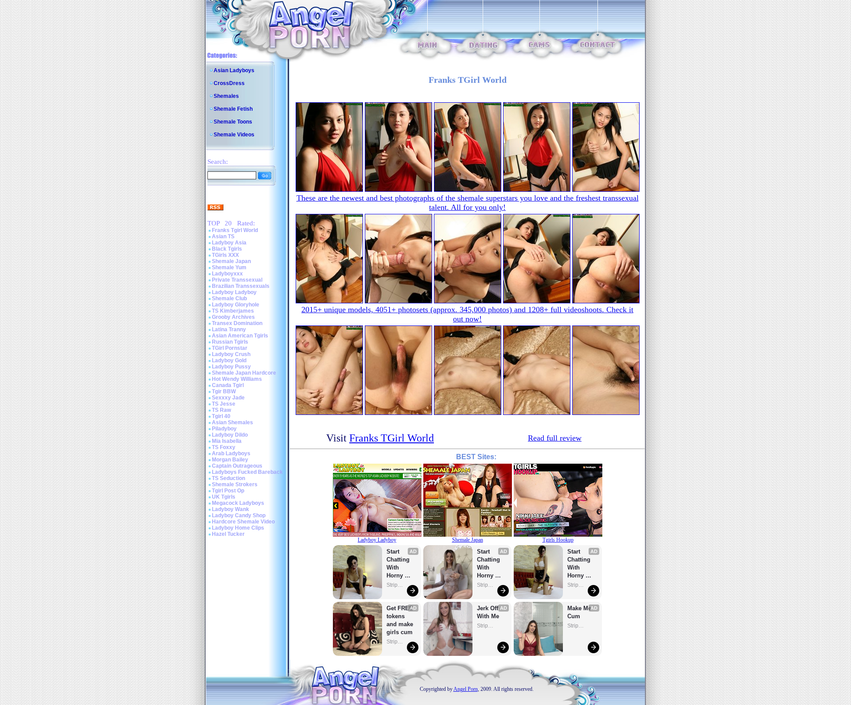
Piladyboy (224, 429)
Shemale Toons (233, 122)
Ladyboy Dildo (230, 435)
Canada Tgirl (228, 385)
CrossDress (229, 83)
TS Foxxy (223, 447)
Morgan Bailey (230, 460)
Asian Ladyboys (234, 70)
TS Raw (221, 410)
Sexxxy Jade (228, 398)
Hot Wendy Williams (237, 379)
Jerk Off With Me (488, 612)
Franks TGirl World (391, 438)
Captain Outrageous (237, 466)
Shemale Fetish (233, 109)
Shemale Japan (231, 261)
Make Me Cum (580, 612)
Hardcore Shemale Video (243, 522)
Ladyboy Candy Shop (238, 515)
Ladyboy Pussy (231, 367)
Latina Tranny (229, 329)
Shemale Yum (229, 267)
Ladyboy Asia (229, 243)
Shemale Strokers (235, 484)
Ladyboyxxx (227, 274)
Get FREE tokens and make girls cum (399, 620)
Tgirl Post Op (228, 491)
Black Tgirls (227, 249)
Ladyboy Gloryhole (235, 305)
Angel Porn (465, 689)
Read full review (555, 438)
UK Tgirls (223, 497)
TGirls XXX (225, 255)
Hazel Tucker (228, 534)
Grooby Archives (233, 317)
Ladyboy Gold (229, 360)
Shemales (226, 96)
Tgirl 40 (221, 416)
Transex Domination (237, 323)
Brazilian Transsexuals (240, 286)
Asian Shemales (232, 422)
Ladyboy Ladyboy (234, 292)
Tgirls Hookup (558, 540)
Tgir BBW (224, 391)
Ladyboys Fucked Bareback (247, 472)
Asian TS (223, 236)
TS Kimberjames (233, 311)
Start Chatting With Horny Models (398, 564)
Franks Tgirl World (235, 230)
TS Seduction (228, 478)
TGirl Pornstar (229, 348)
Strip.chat (395, 585)
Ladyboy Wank (230, 509)
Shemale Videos (234, 135)
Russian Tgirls (230, 342)
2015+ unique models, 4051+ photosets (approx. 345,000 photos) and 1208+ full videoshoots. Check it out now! (467, 314)
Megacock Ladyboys (238, 503)
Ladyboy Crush (231, 354)
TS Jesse (223, 404)
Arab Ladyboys (231, 453)
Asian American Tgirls (240, 336)
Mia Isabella (227, 441)
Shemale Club (229, 298)
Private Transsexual (237, 280)
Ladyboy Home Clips (238, 528)
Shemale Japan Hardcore (244, 373)
